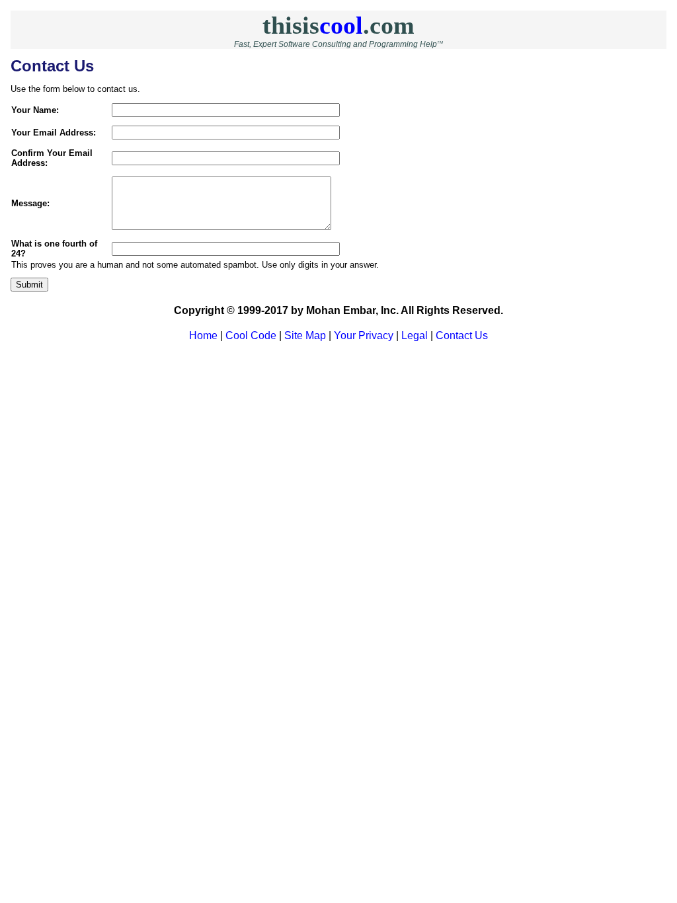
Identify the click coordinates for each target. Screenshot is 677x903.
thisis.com (338, 25)
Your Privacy (363, 335)
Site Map (305, 335)
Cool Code (250, 335)
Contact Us (462, 335)
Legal (414, 335)
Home (203, 335)
